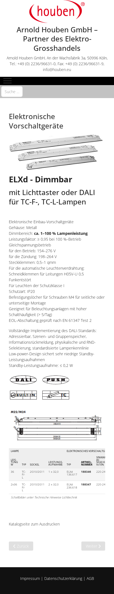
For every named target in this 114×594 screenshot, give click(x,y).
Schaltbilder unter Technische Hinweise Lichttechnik (44, 497)
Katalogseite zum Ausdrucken (34, 524)
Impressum (30, 578)
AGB (90, 578)
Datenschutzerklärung (63, 578)
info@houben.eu (57, 69)
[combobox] (12, 91)
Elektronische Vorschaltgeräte (36, 121)
